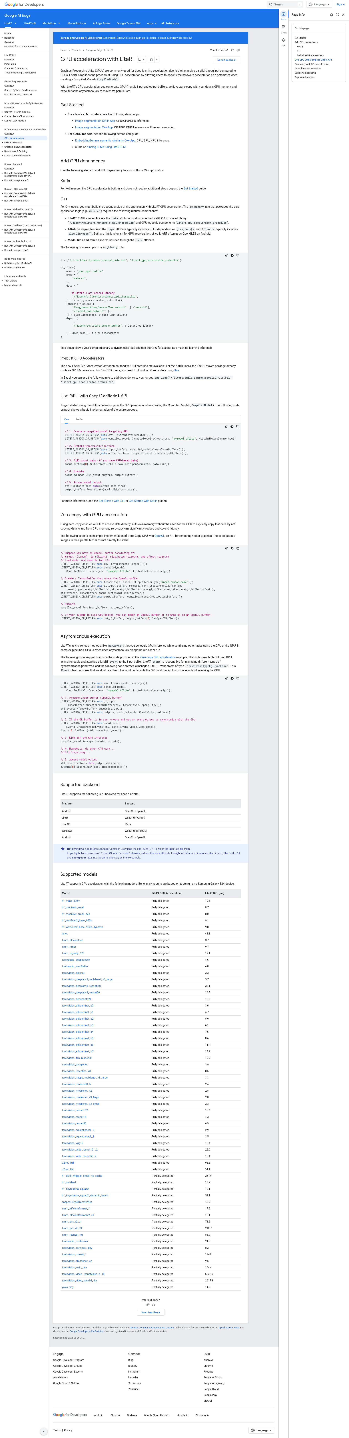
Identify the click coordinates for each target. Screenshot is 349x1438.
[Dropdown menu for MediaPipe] (60, 23)
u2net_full (68, 1162)
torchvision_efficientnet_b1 (77, 1012)
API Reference (170, 23)
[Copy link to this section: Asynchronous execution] (113, 636)
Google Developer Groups (67, 1365)
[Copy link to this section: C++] (71, 199)
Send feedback (226, 59)
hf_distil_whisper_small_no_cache (82, 1175)
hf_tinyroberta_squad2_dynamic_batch (85, 1195)
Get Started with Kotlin (143, 501)
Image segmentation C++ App (94, 127)
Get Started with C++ (112, 501)
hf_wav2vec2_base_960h (77, 920)
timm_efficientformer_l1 (76, 1208)
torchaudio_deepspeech (76, 959)
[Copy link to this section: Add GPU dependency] (108, 161)
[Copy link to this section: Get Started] (87, 105)
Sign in (340, 4)
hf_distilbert (69, 1182)
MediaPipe (49, 23)
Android (208, 1360)
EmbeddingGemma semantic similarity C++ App (105, 140)
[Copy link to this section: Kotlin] (73, 181)
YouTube (133, 1389)
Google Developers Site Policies (86, 1331)
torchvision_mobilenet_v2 (77, 1090)
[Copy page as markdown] (151, 59)
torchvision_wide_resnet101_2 (80, 1149)
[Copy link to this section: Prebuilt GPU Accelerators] (108, 358)
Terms (57, 1430)
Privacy (68, 1430)
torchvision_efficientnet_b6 (77, 1044)
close (343, 15)
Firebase (208, 1371)
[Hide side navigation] (43, 1431)
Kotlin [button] (79, 419)
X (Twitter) (134, 1383)
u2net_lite (68, 1169)
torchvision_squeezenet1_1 (78, 1136)
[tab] (66, 419)
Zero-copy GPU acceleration (158, 657)
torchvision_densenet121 (76, 999)
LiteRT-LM (30, 23)
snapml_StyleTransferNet (77, 1202)
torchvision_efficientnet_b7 (77, 1051)
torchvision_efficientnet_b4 (77, 1031)
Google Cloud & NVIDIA (66, 1383)
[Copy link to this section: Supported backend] (103, 785)
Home (64, 50)
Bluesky (132, 1365)
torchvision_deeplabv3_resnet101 (81, 985)
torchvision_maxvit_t (74, 1254)
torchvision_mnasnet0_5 (76, 1084)
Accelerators (60, 1377)
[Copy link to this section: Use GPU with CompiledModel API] (131, 396)
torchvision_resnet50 (74, 1123)
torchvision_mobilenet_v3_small (80, 1103)
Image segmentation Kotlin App (95, 121)
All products (202, 1415)
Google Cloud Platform (157, 1415)
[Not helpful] (238, 50)
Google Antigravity (214, 1383)
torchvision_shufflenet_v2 (77, 1260)
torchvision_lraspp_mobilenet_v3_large (85, 1077)
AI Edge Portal (101, 23)
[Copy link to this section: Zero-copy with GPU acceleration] (130, 515)
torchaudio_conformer (75, 1241)
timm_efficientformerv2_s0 (78, 1215)
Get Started (191, 188)
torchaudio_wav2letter (75, 966)
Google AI (182, 1415)
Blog (130, 1360)
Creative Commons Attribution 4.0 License (152, 1327)
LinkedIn (133, 1377)
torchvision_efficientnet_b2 (77, 1018)
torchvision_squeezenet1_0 (78, 1130)
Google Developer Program (68, 1360)
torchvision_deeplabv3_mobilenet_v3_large (87, 979)
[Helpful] (232, 50)
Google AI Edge (17, 15)
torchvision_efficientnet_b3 (77, 1025)
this (176, 370)
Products (76, 50)
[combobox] (285, 4)
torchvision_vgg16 (72, 1143)
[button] (23, 38)
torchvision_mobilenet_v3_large (80, 1097)
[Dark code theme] (232, 255)
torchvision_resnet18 (74, 1116)
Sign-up (140, 37)
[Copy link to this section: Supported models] (101, 874)
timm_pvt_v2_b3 (72, 1228)
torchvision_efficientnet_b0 (77, 1005)
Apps (150, 23)
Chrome (208, 1365)
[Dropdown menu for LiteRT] (16, 23)
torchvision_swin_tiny (74, 1267)
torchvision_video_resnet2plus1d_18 (83, 1274)
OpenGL (160, 536)
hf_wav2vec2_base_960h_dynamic (82, 927)
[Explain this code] (226, 255)
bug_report (331, 15)
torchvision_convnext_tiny (77, 1247)
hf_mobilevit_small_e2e (76, 913)
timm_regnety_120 (73, 953)
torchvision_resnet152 (75, 1110)
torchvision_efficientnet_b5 (77, 1038)
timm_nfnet (69, 946)
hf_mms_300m (71, 900)
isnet (65, 933)
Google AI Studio (213, 1377)
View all (208, 1400)
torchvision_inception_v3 (76, 1071)
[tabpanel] (151, 460)
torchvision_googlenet (75, 1064)
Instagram (134, 1371)
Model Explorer (77, 23)
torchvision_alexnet (73, 972)
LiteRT (8, 23)
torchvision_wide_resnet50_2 (79, 1156)
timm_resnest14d (72, 1234)
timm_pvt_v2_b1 (72, 1221)
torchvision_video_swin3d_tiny (79, 1280)
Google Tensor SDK (129, 23)
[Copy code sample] (238, 255)
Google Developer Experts (68, 1371)
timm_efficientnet (72, 940)
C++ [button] (66, 419)
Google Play (210, 1394)
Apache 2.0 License (229, 1327)
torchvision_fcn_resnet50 (77, 1057)
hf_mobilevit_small (73, 907)
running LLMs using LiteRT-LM (106, 147)
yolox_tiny (68, 1287)
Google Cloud (211, 1389)
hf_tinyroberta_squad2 (75, 1188)
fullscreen (337, 15)
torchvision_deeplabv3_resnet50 (81, 992)
